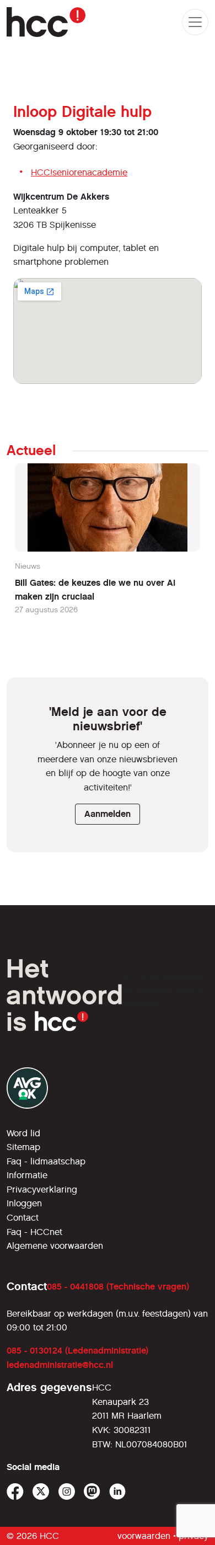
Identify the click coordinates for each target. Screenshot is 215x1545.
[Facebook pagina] (15, 1491)
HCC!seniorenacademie (79, 172)
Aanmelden (107, 814)
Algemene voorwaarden (55, 1246)
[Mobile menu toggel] (195, 22)
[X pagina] (41, 1491)
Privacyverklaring (42, 1189)
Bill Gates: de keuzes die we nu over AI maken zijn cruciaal (95, 590)
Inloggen (24, 1203)
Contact (23, 1217)
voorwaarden (143, 1536)
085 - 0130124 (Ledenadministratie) (77, 1350)
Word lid (23, 1133)
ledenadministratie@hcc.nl (60, 1365)
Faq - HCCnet (34, 1232)
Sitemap (23, 1147)
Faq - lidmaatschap (46, 1161)
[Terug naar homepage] (46, 22)
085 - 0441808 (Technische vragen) (118, 1286)
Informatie (27, 1175)
